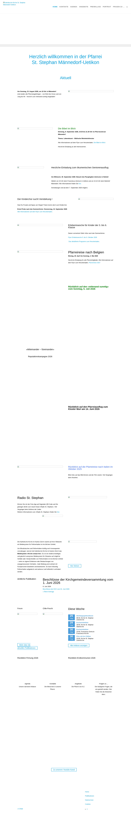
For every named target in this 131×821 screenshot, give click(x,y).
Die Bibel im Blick (99, 142)
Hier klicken (74, 566)
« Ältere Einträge (48, 592)
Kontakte (63, 7)
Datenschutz (89, 800)
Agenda (73, 7)
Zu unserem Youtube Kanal (64, 770)
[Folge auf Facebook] (87, 809)
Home (55, 7)
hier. (80, 183)
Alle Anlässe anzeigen (78, 645)
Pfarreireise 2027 (94, 263)
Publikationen (89, 796)
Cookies (88, 804)
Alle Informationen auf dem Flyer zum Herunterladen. (35, 212)
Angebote (83, 7)
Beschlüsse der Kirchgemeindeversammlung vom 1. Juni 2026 (78, 581)
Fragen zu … (119, 7)
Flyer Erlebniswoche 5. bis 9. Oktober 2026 (82, 237)
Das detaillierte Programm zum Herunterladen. (84, 241)
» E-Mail (20, 809)
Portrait (107, 7)
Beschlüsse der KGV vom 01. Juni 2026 (56, 589)
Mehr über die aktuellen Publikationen (26, 646)
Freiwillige (95, 7)
